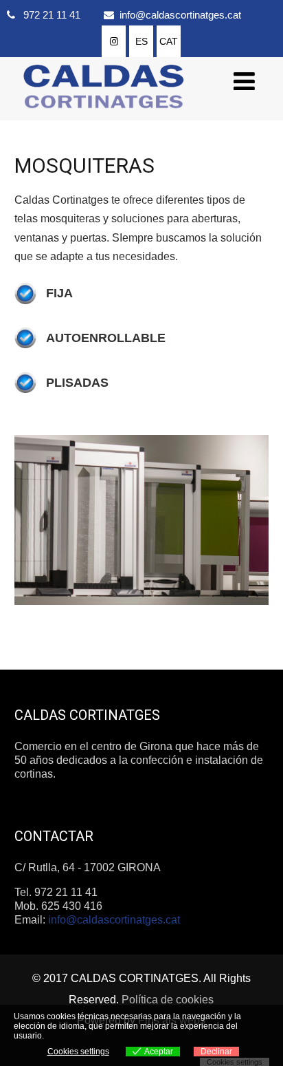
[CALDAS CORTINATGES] (103, 114)
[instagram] (114, 41)
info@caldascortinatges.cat (180, 15)
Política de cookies (168, 999)
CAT (168, 41)
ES (141, 41)
